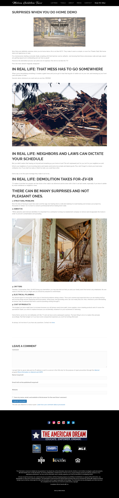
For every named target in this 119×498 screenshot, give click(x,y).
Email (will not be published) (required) (25, 382)
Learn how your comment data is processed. (51, 404)
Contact (88, 3)
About (71, 3)
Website (15, 389)
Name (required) (17, 375)
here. (53, 322)
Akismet (96, 370)
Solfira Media (61, 490)
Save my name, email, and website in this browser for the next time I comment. (40, 397)
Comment (15, 350)
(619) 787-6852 (100, 3)
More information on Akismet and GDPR (30, 372)
